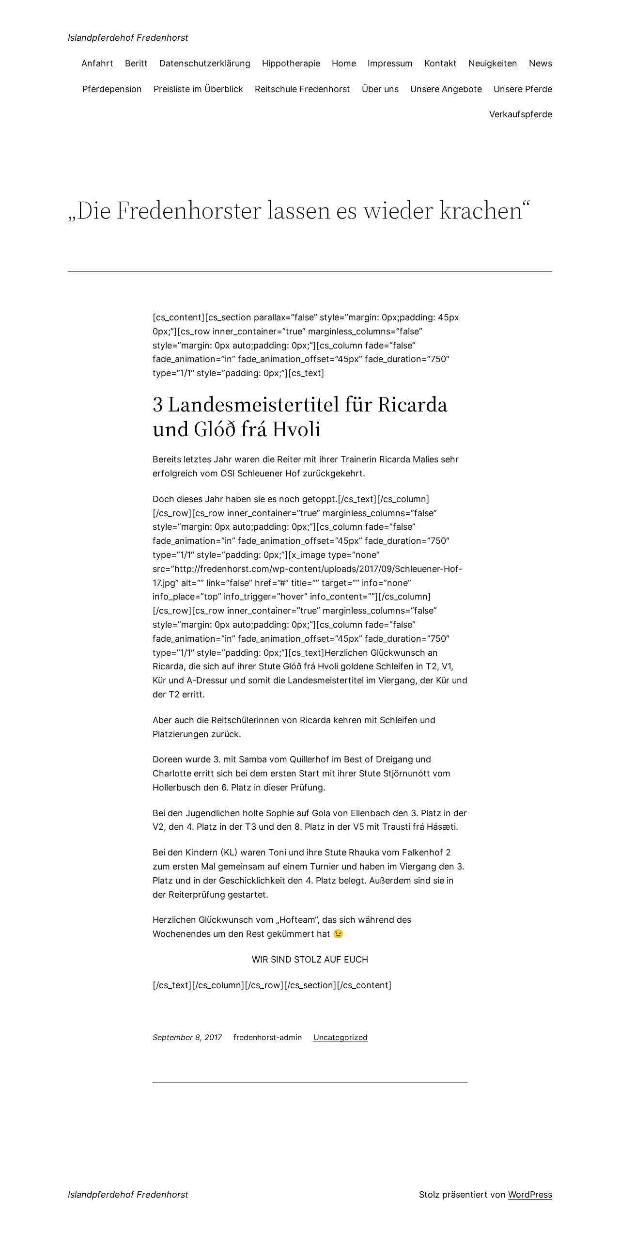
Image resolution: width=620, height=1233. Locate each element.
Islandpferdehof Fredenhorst (128, 37)
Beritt (136, 63)
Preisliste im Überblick (198, 89)
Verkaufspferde (520, 114)
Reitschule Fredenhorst (302, 89)
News (540, 63)
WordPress (530, 1194)
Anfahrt (97, 63)
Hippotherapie (291, 63)
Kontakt (440, 63)
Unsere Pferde (523, 89)
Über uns (380, 89)
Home (344, 63)
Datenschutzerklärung (204, 63)
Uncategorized (340, 1037)
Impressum (390, 63)
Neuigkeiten (492, 63)
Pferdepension (112, 89)
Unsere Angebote (446, 89)
